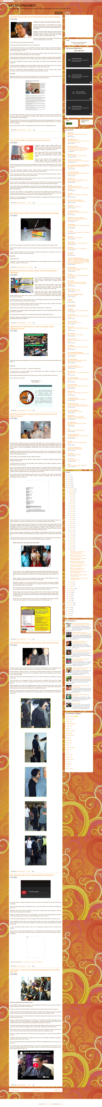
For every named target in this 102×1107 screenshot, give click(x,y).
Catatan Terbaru (14, 1090)
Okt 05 (72, 548)
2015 (69, 481)
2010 (69, 609)
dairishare (70, 193)
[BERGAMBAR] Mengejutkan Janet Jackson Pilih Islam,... (78, 572)
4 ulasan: (30, 129)
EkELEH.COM (71, 178)
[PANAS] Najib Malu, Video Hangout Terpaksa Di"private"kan (32, 875)
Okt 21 (72, 515)
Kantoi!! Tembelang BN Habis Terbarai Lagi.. (77, 465)
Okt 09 (72, 539)
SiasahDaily (69, 764)
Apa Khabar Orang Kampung (75, 200)
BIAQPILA (70, 299)
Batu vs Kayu (71, 289)
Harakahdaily (69, 733)
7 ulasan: (29, 639)
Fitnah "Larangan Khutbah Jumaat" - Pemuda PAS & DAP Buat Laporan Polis (81, 624)
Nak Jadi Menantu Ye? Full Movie (75, 411)
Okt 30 (72, 497)
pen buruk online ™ (73, 321)
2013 (69, 485)
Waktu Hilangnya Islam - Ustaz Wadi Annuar (77, 248)
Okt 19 (72, 519)
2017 (69, 477)
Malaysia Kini (69, 721)
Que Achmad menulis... (73, 172)
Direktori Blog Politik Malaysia (75, 352)
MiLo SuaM (70, 281)
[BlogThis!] (12, 19)
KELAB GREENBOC (23, 5)
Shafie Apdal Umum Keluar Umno (75, 449)
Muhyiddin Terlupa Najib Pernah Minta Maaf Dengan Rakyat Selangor (35, 17)
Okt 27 (72, 503)
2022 (69, 475)
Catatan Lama (57, 1090)
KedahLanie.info (72, 339)
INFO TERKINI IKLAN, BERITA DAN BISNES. (78, 165)
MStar (67, 745)
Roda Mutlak (71, 415)
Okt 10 (72, 537)
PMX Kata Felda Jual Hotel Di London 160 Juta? (78, 161)
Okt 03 (72, 582)
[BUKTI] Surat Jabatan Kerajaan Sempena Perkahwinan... (77, 569)
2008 (69, 613)
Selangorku (68, 740)
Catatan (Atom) (38, 1094)
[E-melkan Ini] (10, 19)
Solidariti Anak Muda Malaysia (75, 258)
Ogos (70, 590)
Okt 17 (72, 523)
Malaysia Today (69, 759)
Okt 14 (72, 529)
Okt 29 (72, 499)
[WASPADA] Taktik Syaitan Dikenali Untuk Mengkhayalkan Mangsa (34, 213)
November (71, 491)
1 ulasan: (29, 1084)
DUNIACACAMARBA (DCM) (74, 448)
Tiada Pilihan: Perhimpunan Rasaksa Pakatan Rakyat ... (78, 579)
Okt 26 (72, 505)
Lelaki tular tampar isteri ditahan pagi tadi (76, 201)
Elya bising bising (72, 359)
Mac (70, 600)
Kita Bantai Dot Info (73, 403)
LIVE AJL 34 (70, 301)
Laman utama (36, 1090)
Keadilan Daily (69, 726)
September (72, 588)
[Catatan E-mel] (34, 129)
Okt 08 (72, 541)
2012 (69, 487)
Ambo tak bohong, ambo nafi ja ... (75, 322)
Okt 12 (72, 533)
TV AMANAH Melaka (73, 398)
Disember (71, 489)
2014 (69, 483)
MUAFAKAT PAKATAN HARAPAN (75, 367)
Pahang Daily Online (73, 146)
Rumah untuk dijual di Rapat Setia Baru (76, 430)
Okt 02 (72, 584)
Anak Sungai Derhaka (73, 211)
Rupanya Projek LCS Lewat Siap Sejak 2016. (77, 243)
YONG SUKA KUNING (73, 378)
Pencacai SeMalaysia (73, 410)
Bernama (68, 749)
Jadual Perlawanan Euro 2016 (74, 454)
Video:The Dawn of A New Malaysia (75, 334)
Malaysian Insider (70, 719)
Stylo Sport (70, 453)
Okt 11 (72, 535)
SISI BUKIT (70, 309)
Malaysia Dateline (70, 716)
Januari (71, 604)
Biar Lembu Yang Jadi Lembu (75, 294)
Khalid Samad (71, 333)
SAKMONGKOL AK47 (73, 139)
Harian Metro (69, 757)
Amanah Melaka (72, 305)
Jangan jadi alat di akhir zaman (74, 206)
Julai (70, 592)
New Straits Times (70, 747)
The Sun (68, 752)
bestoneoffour (71, 314)
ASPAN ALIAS (71, 391)
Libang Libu (71, 326)
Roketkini (68, 728)
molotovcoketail (48, 1104)
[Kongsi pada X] (13, 19)
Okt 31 (72, 495)
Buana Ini (70, 274)
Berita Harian (69, 754)
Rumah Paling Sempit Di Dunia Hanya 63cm (77, 155)
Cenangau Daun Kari (73, 365)
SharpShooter (71, 371)
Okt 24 (72, 509)
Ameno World (71, 242)
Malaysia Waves (72, 267)
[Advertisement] (35, 135)
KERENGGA (71, 133)
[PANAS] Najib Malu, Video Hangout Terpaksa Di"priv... (78, 575)
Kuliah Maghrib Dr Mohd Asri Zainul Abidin (77, 399)
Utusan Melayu (69, 768)
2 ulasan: (29, 322)
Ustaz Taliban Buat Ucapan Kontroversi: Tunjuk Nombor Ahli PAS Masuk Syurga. (81, 677)
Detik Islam (70, 247)
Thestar (68, 766)
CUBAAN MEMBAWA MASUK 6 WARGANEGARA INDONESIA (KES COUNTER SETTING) (78, 188)
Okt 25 (72, 507)
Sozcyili (70, 185)
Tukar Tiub (70, 236)
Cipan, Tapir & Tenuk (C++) (74, 159)
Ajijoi (69, 429)
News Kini (68, 761)
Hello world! (70, 254)
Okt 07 (72, 543)
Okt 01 (72, 586)
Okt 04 (72, 550)
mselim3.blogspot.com (73, 434)
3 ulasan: (29, 202)
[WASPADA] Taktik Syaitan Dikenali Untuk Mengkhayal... (78, 559)
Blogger (61, 1104)
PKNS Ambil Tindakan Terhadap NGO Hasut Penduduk (30, 140)
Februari (71, 602)
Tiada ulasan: (30, 267)
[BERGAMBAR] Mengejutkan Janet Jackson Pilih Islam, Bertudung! (34, 643)
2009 (69, 611)
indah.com (70, 231)
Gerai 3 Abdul (71, 458)
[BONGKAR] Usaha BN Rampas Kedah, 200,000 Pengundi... (77, 562)
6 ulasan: (29, 410)
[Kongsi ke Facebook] (15, 19)
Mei (70, 596)
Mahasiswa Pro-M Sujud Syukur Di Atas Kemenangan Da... (78, 565)
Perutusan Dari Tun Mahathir (74, 290)
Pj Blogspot (71, 205)
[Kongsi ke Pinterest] (16, 19)
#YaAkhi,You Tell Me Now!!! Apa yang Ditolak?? (78, 310)
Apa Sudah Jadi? (76, 703)
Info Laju (70, 441)
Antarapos (68, 737)
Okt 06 (72, 546)
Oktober (71, 493)
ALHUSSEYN (71, 345)
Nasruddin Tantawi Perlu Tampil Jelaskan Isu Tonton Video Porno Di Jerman (82, 651)
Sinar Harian (69, 742)
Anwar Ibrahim (71, 224)
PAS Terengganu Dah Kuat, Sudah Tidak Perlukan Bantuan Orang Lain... (81, 668)
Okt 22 (72, 513)
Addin (69, 464)
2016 (69, 479)
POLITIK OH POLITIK (72, 295)
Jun (70, 594)
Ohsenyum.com (72, 154)
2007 (69, 615)
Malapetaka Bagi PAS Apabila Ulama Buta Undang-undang (81, 659)
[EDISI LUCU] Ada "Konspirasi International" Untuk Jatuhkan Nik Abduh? (82, 633)
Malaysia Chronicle (70, 730)
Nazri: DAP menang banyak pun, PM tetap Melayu (79, 232)
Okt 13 (72, 531)
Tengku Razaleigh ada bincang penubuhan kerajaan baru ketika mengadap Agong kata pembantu (77, 283)
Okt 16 (72, 525)
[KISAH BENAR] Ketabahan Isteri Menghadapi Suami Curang (80, 642)
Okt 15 (72, 527)
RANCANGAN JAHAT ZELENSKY (75, 237)
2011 (69, 607)
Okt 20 (72, 517)
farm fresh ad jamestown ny (74, 460)
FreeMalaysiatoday (70, 723)
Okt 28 (72, 501)
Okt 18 (72, 521)
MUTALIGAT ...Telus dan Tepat (75, 217)
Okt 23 (72, 511)
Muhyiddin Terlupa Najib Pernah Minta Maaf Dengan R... (77, 552)
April (70, 598)
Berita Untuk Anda (72, 384)
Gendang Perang (72, 422)
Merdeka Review (70, 735)
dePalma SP (71, 252)
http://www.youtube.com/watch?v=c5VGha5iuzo (32, 962)
